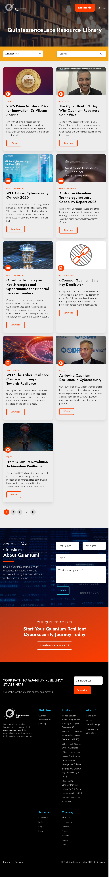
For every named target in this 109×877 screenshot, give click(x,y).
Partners (65, 835)
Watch (14, 143)
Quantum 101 (44, 817)
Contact (65, 844)
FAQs (40, 822)
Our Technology (92, 724)
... (26, 512)
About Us (66, 817)
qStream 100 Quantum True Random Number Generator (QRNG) (72, 735)
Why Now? (90, 715)
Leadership (67, 822)
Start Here (44, 710)
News (64, 831)
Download (68, 143)
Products (67, 710)
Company (67, 812)
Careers (65, 826)
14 (33, 512)
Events (41, 831)
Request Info (84, 7)
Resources (44, 812)
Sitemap (19, 862)
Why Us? (90, 710)
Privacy (6, 862)
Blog (40, 826)
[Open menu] (104, 7)
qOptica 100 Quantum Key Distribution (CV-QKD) (71, 772)
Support (65, 840)
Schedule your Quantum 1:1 (54, 645)
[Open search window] (99, 7)
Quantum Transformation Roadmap (44, 719)
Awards (88, 720)
